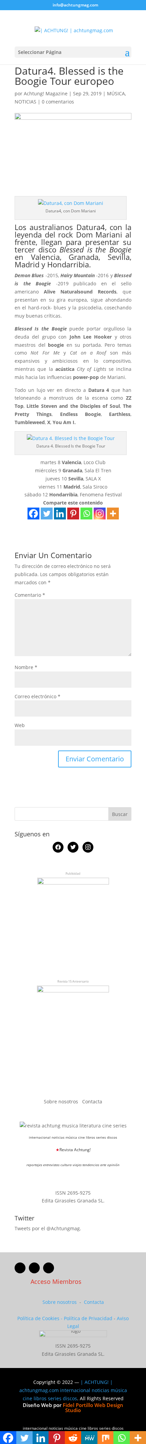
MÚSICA (116, 93)
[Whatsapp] (86, 513)
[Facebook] (33, 513)
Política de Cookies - (40, 1318)
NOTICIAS (25, 101)
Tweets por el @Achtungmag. (48, 1228)
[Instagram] (100, 513)
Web (20, 725)
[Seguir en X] (34, 1267)
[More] (113, 513)
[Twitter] (47, 513)
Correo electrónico (37, 696)
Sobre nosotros (61, 1101)
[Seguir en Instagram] (48, 1267)
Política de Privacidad (88, 1318)
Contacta (92, 1101)
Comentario (30, 595)
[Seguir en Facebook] (20, 1267)
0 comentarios (58, 101)
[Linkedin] (60, 513)
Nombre (26, 667)
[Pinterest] (73, 513)
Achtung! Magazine (46, 93)
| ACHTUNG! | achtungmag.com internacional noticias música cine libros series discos (73, 1390)
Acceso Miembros (56, 1281)
